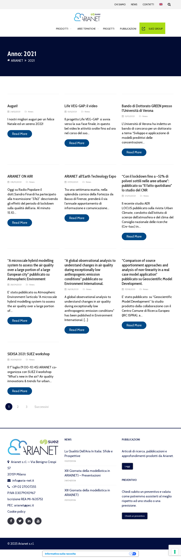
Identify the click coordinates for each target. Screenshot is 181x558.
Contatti (148, 4)
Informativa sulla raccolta (60, 553)
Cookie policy (16, 512)
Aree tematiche (86, 28)
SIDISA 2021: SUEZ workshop (28, 353)
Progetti (108, 28)
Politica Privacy (163, 544)
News (134, 4)
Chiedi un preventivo (135, 516)
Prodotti (62, 28)
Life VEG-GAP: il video (81, 106)
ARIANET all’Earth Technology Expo (90, 176)
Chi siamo (120, 4)
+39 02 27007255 (24, 487)
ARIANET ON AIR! (20, 176)
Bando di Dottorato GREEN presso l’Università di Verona (147, 108)
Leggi (127, 466)
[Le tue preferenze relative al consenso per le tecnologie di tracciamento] (174, 551)
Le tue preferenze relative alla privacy (104, 553)
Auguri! (12, 106)
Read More (19, 134)
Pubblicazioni (128, 28)
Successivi (41, 407)
